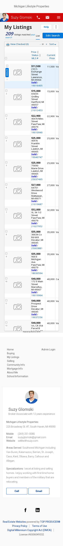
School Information (17, 376)
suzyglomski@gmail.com (32, 437)
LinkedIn (37, 509)
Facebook (25, 509)
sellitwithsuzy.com (28, 440)
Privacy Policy (19, 526)
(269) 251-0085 (26, 433)
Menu (58, 17)
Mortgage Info (15, 368)
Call (38, 17)
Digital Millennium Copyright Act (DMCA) (29, 530)
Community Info (16, 364)
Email (47, 17)
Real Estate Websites (14, 521)
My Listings (13, 357)
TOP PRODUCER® (50, 521)
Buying (11, 353)
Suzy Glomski (21, 17)
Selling (10, 361)
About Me (12, 372)
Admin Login (48, 349)
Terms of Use (39, 526)
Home (10, 349)
